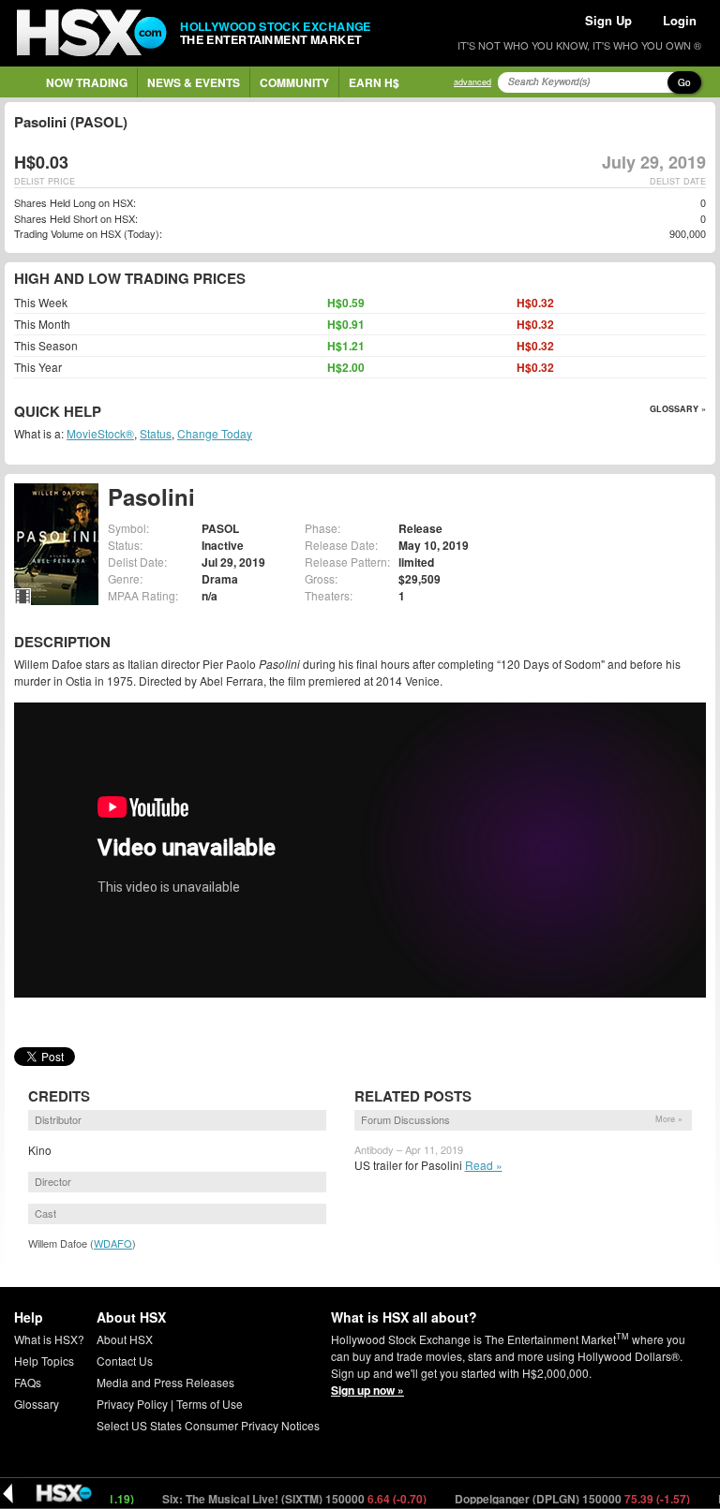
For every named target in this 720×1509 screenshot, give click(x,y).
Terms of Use (209, 1404)
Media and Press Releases (165, 1382)
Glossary (36, 1404)
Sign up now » (367, 1390)
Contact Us (125, 1360)
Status (156, 433)
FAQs (27, 1382)
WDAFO (113, 1242)
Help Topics (44, 1360)
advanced (472, 82)
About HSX (125, 1339)
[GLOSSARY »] (103, 413)
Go (684, 82)
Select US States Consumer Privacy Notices (208, 1425)
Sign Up (608, 20)
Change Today (214, 433)
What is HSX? (49, 1339)
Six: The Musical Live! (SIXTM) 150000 (267, 1498)
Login (680, 20)
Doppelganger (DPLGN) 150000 (546, 1498)
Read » (483, 1165)
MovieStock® (100, 433)
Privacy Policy (132, 1404)
